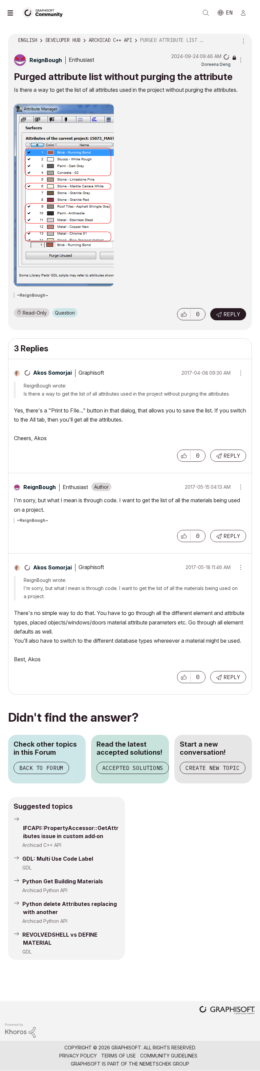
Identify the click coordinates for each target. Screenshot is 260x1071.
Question (65, 313)
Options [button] (242, 40)
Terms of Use (118, 1056)
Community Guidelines (168, 1056)
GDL (26, 868)
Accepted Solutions (132, 768)
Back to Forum (41, 768)
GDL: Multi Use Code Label (57, 858)
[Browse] (13, 12)
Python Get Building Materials (62, 881)
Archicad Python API (44, 890)
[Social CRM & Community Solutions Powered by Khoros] (20, 1030)
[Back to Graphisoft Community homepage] (44, 12)
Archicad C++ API (41, 845)
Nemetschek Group (164, 1064)
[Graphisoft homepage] (227, 1010)
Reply (231, 314)
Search (206, 12)
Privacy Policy (78, 1056)
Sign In (246, 13)
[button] (183, 314)
